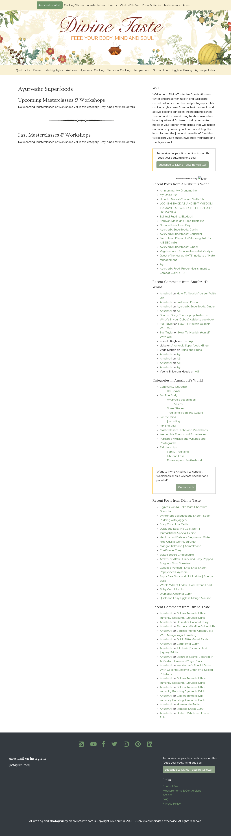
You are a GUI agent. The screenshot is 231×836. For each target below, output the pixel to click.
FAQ (165, 799)
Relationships (168, 447)
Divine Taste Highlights (48, 70)
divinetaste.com (83, 821)
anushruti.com (96, 5)
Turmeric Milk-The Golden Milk (196, 626)
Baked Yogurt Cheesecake (177, 554)
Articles (168, 795)
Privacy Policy (172, 803)
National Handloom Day (175, 225)
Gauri (163, 315)
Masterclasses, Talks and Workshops (184, 430)
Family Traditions (178, 451)
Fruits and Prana (187, 302)
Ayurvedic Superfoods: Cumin (179, 229)
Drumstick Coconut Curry (176, 593)
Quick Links (23, 70)
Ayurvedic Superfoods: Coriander (181, 234)
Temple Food (141, 70)
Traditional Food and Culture (185, 412)
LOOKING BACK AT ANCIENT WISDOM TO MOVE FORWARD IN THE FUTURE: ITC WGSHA (186, 208)
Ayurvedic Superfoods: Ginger (179, 247)
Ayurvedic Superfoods (181, 399)
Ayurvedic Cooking (92, 70)
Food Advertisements (185, 178)
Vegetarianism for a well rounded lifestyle (186, 251)
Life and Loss (175, 456)
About (187, 5)
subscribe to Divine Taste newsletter (182, 164)
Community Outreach (173, 386)
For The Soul (168, 425)
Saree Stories (175, 408)
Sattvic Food (161, 70)
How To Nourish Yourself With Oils (182, 199)
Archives (71, 70)
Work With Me (129, 5)
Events (112, 5)
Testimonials (172, 5)
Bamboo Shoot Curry (190, 708)
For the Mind (168, 417)
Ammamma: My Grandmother (179, 190)
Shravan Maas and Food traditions (182, 221)
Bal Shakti (173, 391)
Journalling (173, 421)
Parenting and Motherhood (184, 460)
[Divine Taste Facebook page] (105, 745)
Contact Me (170, 786)
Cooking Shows (74, 5)
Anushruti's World (49, 5)
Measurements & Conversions (182, 790)
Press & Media (151, 5)
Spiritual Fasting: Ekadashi (176, 216)
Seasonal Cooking (118, 70)
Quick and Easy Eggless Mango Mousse (185, 598)
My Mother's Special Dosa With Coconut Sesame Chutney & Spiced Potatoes (186, 669)
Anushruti (166, 293)
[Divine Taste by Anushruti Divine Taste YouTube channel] (93, 745)
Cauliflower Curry (171, 550)
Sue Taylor (166, 324)
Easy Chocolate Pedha (174, 524)
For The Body (168, 395)
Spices (178, 404)
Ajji (162, 264)
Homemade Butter (189, 704)
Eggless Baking (182, 70)
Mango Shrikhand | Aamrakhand (180, 546)
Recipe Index (207, 70)
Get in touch (186, 487)
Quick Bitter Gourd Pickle (192, 639)
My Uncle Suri (168, 195)
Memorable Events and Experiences (183, 434)
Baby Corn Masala (172, 589)
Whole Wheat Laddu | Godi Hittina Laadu (186, 585)
